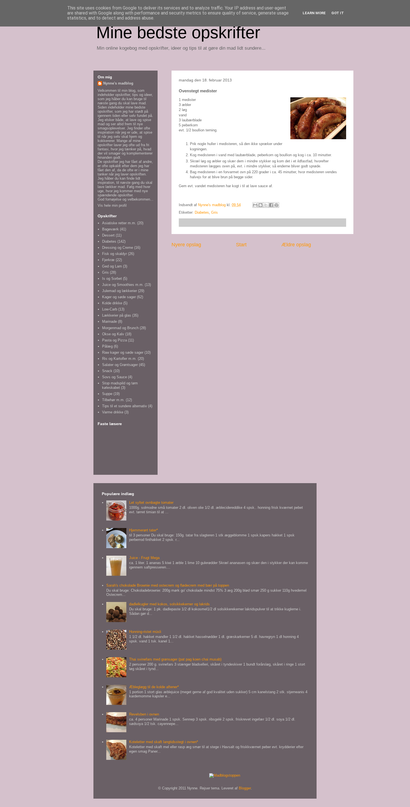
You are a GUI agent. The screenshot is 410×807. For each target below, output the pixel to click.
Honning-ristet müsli (145, 632)
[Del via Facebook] (271, 205)
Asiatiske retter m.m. (119, 223)
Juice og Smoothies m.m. (123, 285)
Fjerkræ (108, 260)
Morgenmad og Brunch (120, 328)
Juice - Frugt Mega (144, 558)
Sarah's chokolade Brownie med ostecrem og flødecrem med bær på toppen (167, 585)
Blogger (245, 788)
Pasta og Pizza (114, 340)
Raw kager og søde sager (122, 352)
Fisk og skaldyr (114, 254)
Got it (337, 13)
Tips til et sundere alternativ (124, 406)
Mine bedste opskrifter (178, 32)
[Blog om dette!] (260, 205)
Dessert (108, 235)
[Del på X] (266, 205)
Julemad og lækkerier (119, 291)
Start (241, 244)
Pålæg (107, 346)
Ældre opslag (296, 244)
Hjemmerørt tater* (143, 530)
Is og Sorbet (112, 278)
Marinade (109, 321)
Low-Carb (109, 309)
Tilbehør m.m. (113, 400)
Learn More (314, 13)
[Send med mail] (255, 205)
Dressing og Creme (117, 247)
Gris (214, 212)
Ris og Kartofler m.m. (119, 358)
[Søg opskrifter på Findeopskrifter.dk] (224, 775)
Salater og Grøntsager (120, 365)
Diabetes (202, 212)
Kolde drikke (112, 303)
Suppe (107, 394)
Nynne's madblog (118, 83)
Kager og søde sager (119, 297)
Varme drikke (112, 412)
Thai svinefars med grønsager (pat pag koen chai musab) (175, 659)
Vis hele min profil (112, 205)
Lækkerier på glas (116, 315)
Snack (107, 371)
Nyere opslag (186, 244)
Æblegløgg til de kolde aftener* (154, 687)
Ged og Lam (112, 266)
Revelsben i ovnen (144, 714)
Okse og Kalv (113, 334)
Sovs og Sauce (114, 377)
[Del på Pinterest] (276, 205)
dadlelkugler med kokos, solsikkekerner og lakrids (169, 604)
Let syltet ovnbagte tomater (151, 502)
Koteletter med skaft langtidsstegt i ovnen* (163, 742)
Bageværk (110, 229)
